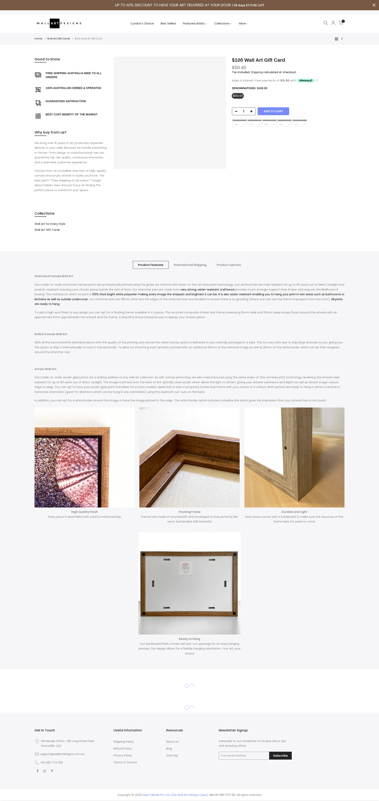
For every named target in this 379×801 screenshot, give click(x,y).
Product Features (150, 265)
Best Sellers (168, 23)
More (242, 23)
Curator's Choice (142, 23)
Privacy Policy (123, 755)
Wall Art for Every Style (50, 224)
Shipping (257, 72)
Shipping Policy (124, 742)
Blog (169, 749)
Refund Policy (123, 749)
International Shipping (190, 265)
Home (38, 38)
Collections (222, 23)
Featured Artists (194, 23)
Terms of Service (125, 762)
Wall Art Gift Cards (58, 38)
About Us (172, 742)
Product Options (229, 265)
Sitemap (172, 755)
